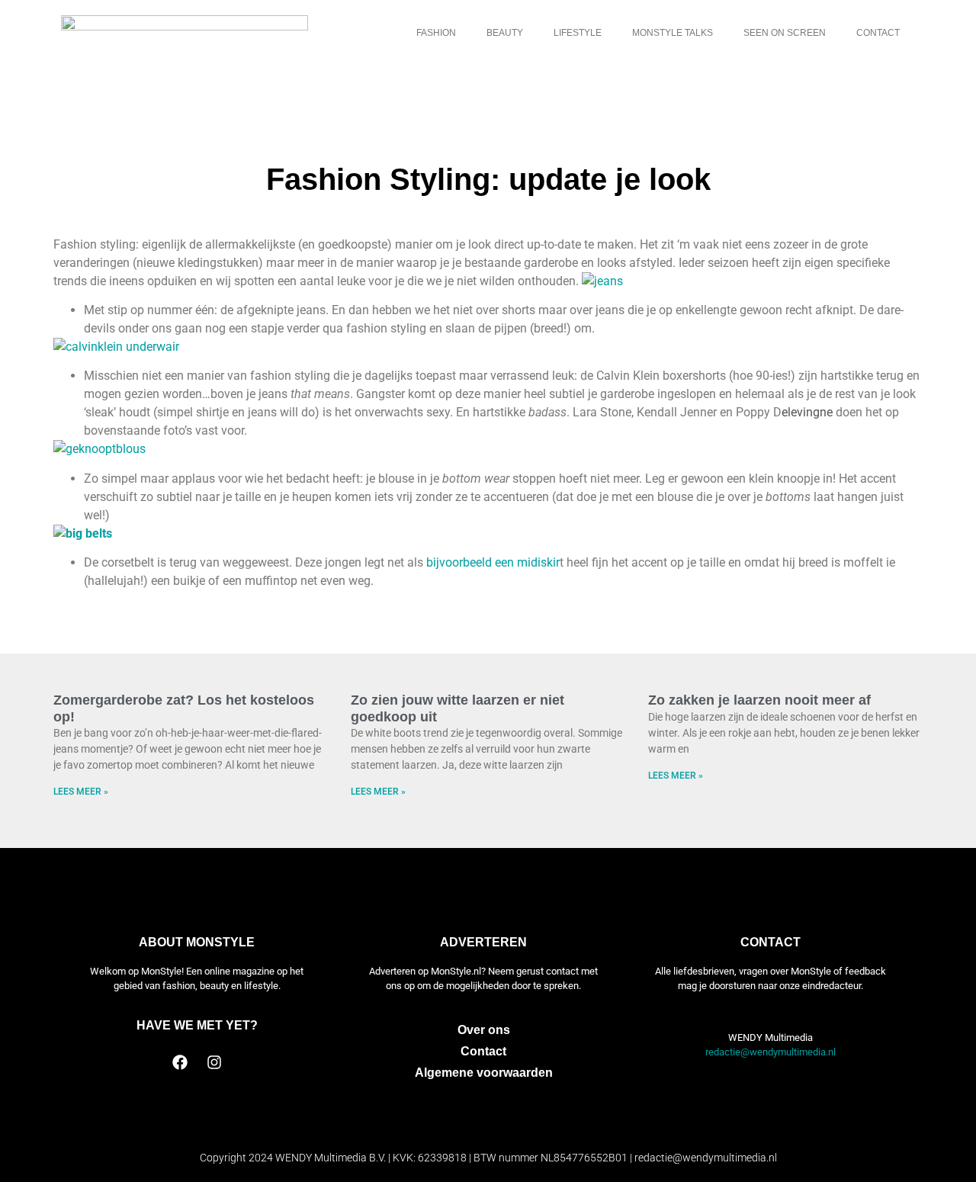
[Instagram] (214, 1062)
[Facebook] (180, 1062)
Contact (878, 32)
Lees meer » (80, 791)
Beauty (504, 32)
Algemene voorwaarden (484, 1072)
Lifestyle (578, 32)
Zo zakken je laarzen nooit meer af (759, 700)
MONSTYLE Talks (672, 32)
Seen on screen (784, 32)
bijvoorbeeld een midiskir (493, 562)
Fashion (436, 32)
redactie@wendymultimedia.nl (770, 1052)
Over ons (484, 1029)
